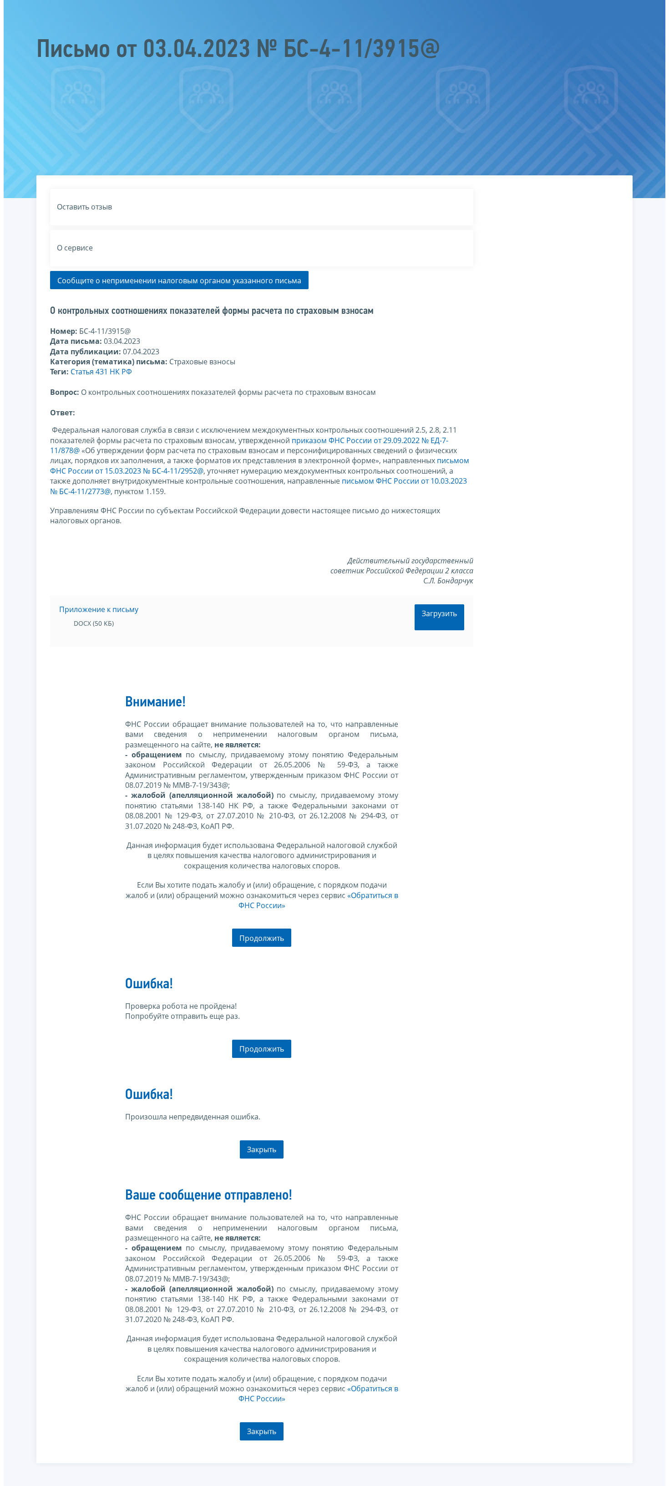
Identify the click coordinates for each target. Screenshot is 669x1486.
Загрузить (439, 613)
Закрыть (261, 1149)
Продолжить (261, 938)
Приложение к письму (98, 609)
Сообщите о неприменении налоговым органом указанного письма (179, 281)
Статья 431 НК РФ (101, 372)
